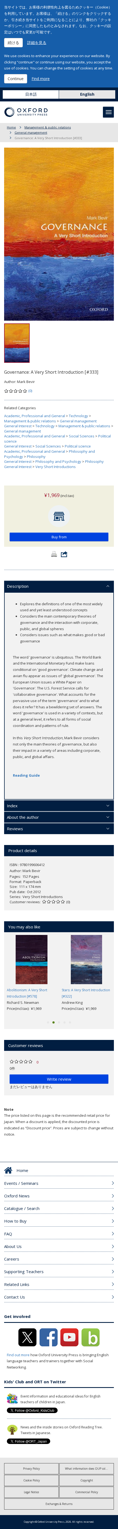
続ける (13, 42)
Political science (78, 446)
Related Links (16, 1284)
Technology (78, 415)
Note (8, 1109)
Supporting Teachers (24, 1271)
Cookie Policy (31, 1480)
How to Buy (15, 1221)
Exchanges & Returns (59, 1504)
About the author (23, 817)
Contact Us (14, 1297)
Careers (11, 1259)
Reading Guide (26, 775)
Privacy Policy (31, 1468)
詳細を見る (36, 42)
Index (12, 805)
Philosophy (36, 456)
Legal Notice (31, 1492)
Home (11, 127)
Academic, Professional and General (34, 415)
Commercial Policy (86, 1492)
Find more (41, 78)
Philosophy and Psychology (58, 461)
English (87, 94)
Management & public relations (47, 127)
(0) (30, 390)
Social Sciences (81, 436)
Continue (16, 78)
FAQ (8, 1233)
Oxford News (17, 1195)
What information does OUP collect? (88, 1468)
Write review (59, 1079)
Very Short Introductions (55, 466)
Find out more (18, 1354)
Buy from (59, 536)
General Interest (18, 425)
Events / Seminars (21, 1183)
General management (31, 132)
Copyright (86, 1480)
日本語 (31, 94)
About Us (13, 1246)
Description (18, 586)
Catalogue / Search (22, 1208)
